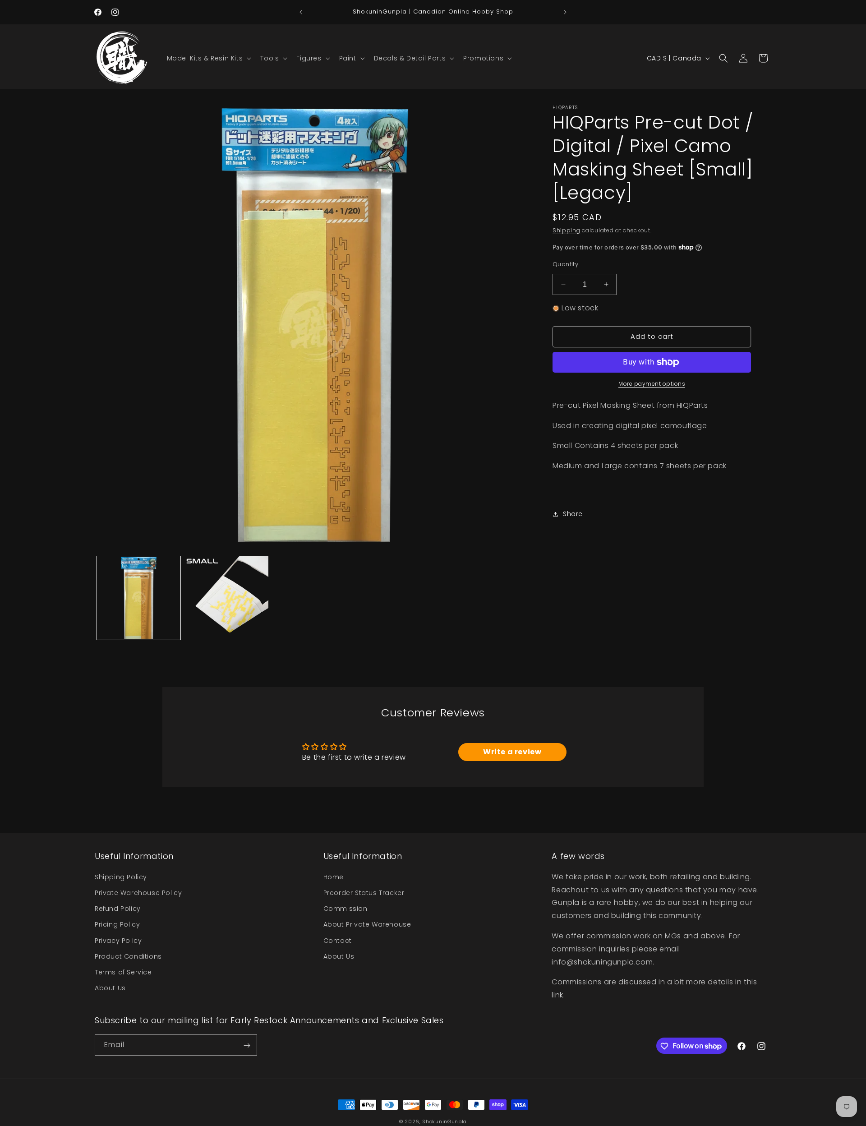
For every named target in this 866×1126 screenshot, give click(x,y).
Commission (345, 908)
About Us (110, 987)
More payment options (651, 384)
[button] (208, 58)
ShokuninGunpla (444, 1121)
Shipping (566, 230)
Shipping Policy (121, 876)
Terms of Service (123, 971)
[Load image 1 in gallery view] (138, 598)
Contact (337, 940)
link (557, 994)
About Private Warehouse (367, 924)
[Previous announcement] (301, 12)
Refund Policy (118, 908)
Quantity (565, 263)
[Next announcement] (565, 12)
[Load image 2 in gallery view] (226, 598)
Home (333, 876)
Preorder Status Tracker (364, 892)
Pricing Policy (117, 924)
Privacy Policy (118, 940)
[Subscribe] (247, 1045)
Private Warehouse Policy (138, 892)
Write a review (512, 752)
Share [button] (573, 513)
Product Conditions (128, 955)
